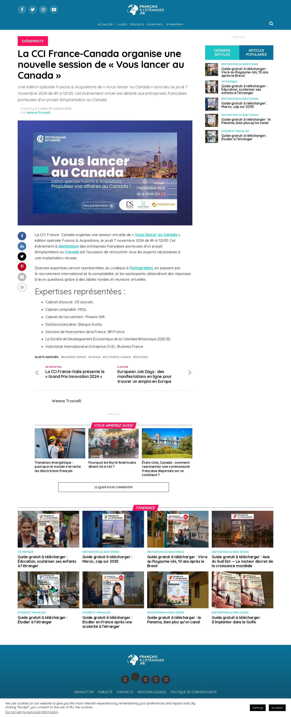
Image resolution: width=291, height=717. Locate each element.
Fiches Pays (155, 24)
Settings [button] (257, 707)
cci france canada (118, 357)
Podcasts (137, 24)
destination (68, 246)
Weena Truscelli (38, 112)
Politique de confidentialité (193, 692)
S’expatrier (174, 24)
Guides (122, 24)
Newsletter (84, 692)
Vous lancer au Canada (156, 234)
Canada (72, 251)
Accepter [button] (277, 707)
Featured (141, 357)
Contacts (125, 692)
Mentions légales (151, 692)
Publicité (105, 692)
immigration (142, 267)
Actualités (105, 24)
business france (74, 357)
